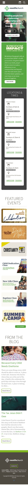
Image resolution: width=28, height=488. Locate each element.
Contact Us (14, 466)
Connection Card (12, 35)
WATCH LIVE (10, 31)
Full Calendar (20, 326)
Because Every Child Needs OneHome (11, 364)
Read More (10, 81)
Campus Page (10, 121)
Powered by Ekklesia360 (14, 480)
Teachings (18, 121)
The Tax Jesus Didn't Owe (11, 414)
